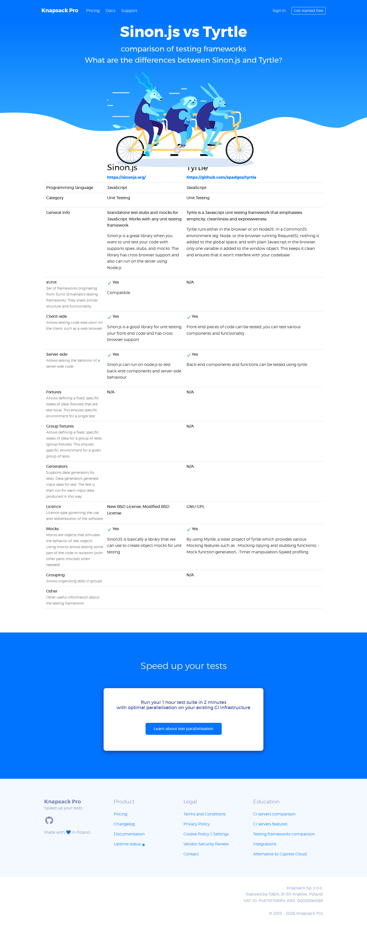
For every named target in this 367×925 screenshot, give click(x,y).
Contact (191, 854)
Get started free (308, 11)
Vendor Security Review (206, 844)
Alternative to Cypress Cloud (280, 854)
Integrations (264, 844)
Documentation (129, 834)
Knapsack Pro (59, 10)
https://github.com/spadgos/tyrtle (221, 177)
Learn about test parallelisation (183, 729)
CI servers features (270, 824)
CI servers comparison (274, 814)
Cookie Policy (196, 834)
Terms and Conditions (204, 814)
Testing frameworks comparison (284, 834)
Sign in (279, 11)
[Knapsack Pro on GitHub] (49, 820)
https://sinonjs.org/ (126, 177)
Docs (110, 11)
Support (129, 11)
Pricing (93, 11)
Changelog (124, 824)
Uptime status (128, 844)
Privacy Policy (197, 824)
